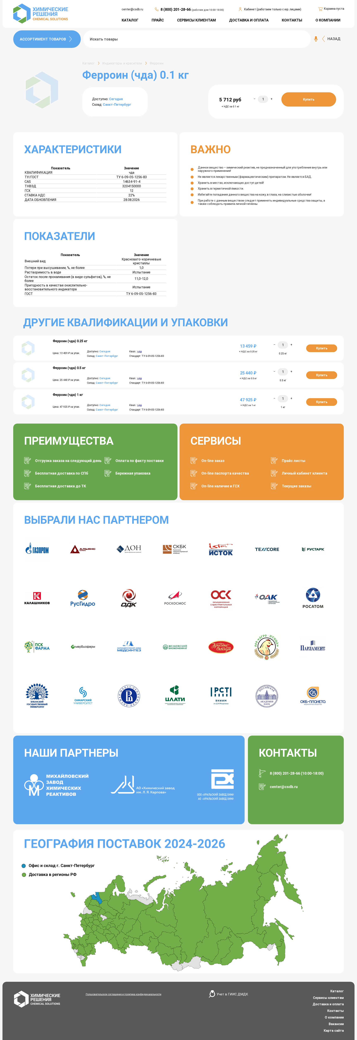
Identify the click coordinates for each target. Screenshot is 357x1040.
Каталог (337, 991)
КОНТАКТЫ (292, 20)
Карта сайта (334, 1031)
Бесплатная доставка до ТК (60, 486)
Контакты (335, 1011)
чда (139, 351)
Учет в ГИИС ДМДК (232, 994)
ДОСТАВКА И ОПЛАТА (249, 20)
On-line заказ (212, 460)
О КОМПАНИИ (327, 20)
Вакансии (336, 1024)
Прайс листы (293, 460)
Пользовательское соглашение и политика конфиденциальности (123, 994)
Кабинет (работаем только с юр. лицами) (272, 9)
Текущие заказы (296, 486)
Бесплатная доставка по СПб (61, 473)
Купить (308, 99)
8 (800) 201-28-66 (176, 9)
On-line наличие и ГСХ (220, 486)
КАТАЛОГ (130, 20)
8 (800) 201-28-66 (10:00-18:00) (297, 773)
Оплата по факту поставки (139, 460)
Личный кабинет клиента (304, 473)
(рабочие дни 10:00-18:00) (208, 9)
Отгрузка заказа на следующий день (68, 460)
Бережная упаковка (132, 473)
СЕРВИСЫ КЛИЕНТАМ (196, 20)
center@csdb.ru (132, 9)
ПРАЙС (158, 20)
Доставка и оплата (328, 1004)
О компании (334, 1017)
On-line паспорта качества (225, 473)
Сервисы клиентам (328, 998)
